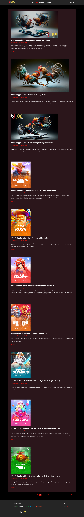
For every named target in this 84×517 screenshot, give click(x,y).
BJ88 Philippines (73, 512)
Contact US (57, 512)
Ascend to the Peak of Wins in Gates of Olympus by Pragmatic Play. (36, 381)
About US (61, 512)
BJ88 (33, 2)
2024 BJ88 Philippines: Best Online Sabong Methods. (30, 40)
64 (48, 494)
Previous (11, 494)
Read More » (13, 51)
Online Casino (14, 42)
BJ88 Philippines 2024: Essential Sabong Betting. (29, 95)
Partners (49, 2)
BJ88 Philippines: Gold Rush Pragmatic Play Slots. (29, 238)
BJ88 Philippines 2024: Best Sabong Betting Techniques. (32, 143)
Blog (37, 2)
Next (73, 494)
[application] (51, 2)
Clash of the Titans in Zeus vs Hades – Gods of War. (29, 333)
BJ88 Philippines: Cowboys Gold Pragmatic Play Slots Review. (34, 190)
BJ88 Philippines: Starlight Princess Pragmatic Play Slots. (32, 286)
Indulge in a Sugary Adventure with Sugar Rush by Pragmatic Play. (35, 428)
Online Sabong (42, 2)
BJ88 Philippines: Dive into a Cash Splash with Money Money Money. (36, 476)
